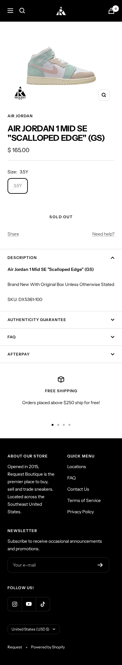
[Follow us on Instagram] (15, 604)
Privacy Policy (80, 512)
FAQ (12, 337)
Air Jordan (20, 115)
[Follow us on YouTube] (29, 604)
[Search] (22, 10)
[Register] (100, 565)
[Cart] (111, 11)
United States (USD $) (30, 629)
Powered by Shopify (48, 647)
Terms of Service (84, 500)
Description (22, 257)
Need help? (103, 234)
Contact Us (78, 489)
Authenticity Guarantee (37, 319)
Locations (76, 466)
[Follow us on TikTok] (43, 604)
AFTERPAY (19, 354)
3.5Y (17, 185)
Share (13, 234)
